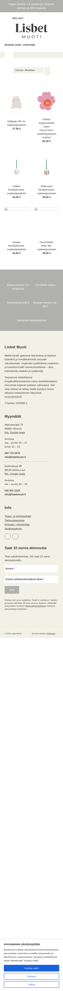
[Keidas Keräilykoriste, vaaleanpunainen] (16, 209)
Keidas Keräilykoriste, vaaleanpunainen (16, 246)
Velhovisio (51, 634)
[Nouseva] (47, 71)
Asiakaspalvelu (13, 528)
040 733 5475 (12, 453)
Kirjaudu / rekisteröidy (17, 524)
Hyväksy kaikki (31, 968)
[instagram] (15, 536)
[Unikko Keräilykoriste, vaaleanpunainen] (16, 153)
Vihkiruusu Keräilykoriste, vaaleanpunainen (46, 190)
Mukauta (31, 976)
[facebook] (8, 536)
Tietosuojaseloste (14, 520)
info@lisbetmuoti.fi (15, 457)
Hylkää (31, 984)
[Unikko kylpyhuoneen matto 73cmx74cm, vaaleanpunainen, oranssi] (46, 88)
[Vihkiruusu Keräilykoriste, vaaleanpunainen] (46, 153)
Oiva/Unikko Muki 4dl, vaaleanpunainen (46, 246)
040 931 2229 (12, 490)
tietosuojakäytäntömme (35, 606)
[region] (31, 965)
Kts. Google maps (15, 432)
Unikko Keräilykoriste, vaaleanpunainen (16, 190)
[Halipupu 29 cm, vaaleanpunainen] (16, 88)
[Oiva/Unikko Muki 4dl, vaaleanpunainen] (46, 209)
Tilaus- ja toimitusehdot (18, 516)
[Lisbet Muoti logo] (31, 23)
